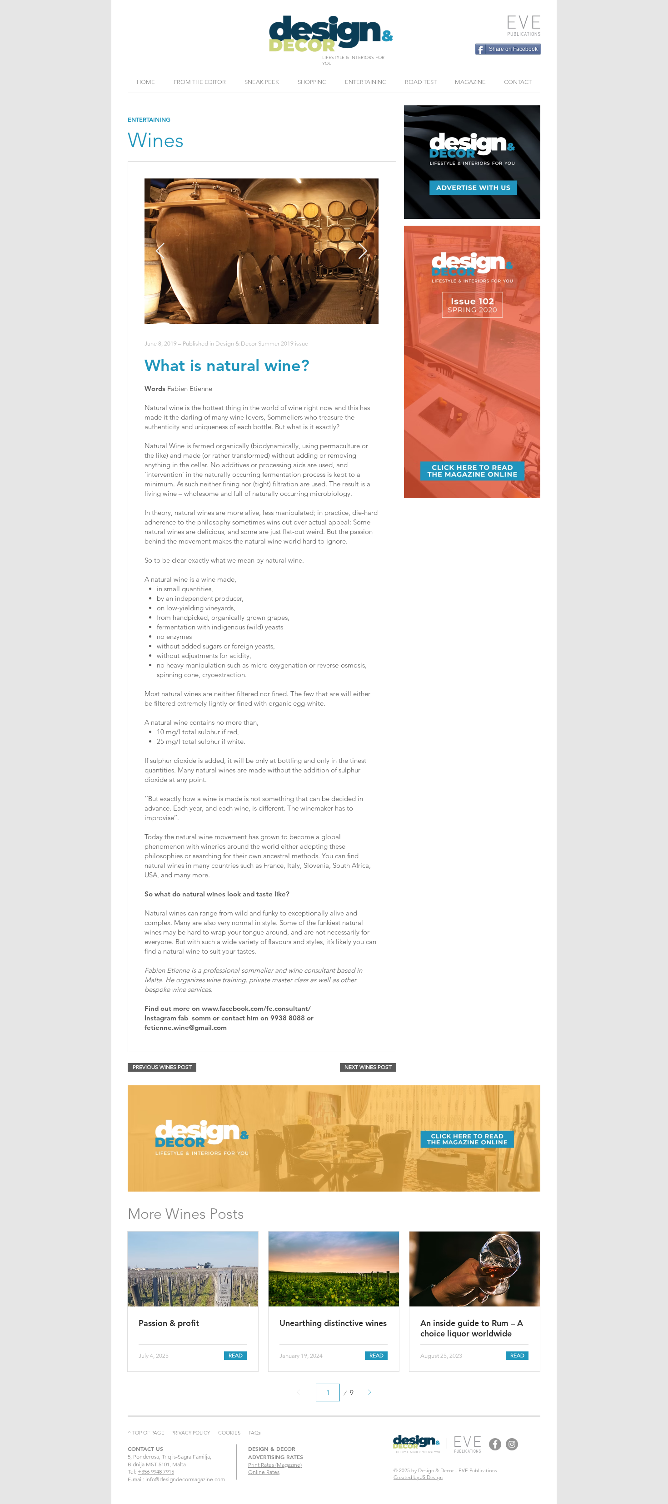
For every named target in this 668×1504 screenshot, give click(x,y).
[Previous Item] (160, 251)
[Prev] (299, 1392)
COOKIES (229, 1433)
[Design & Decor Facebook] (495, 1444)
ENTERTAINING (149, 119)
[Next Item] (363, 251)
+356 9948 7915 (156, 1471)
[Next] (369, 1392)
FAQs (255, 1433)
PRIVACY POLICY (190, 1433)
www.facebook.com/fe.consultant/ (256, 1008)
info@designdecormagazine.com (185, 1479)
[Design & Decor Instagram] (512, 1444)
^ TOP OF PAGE (146, 1433)
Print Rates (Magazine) (275, 1464)
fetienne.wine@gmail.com (186, 1027)
